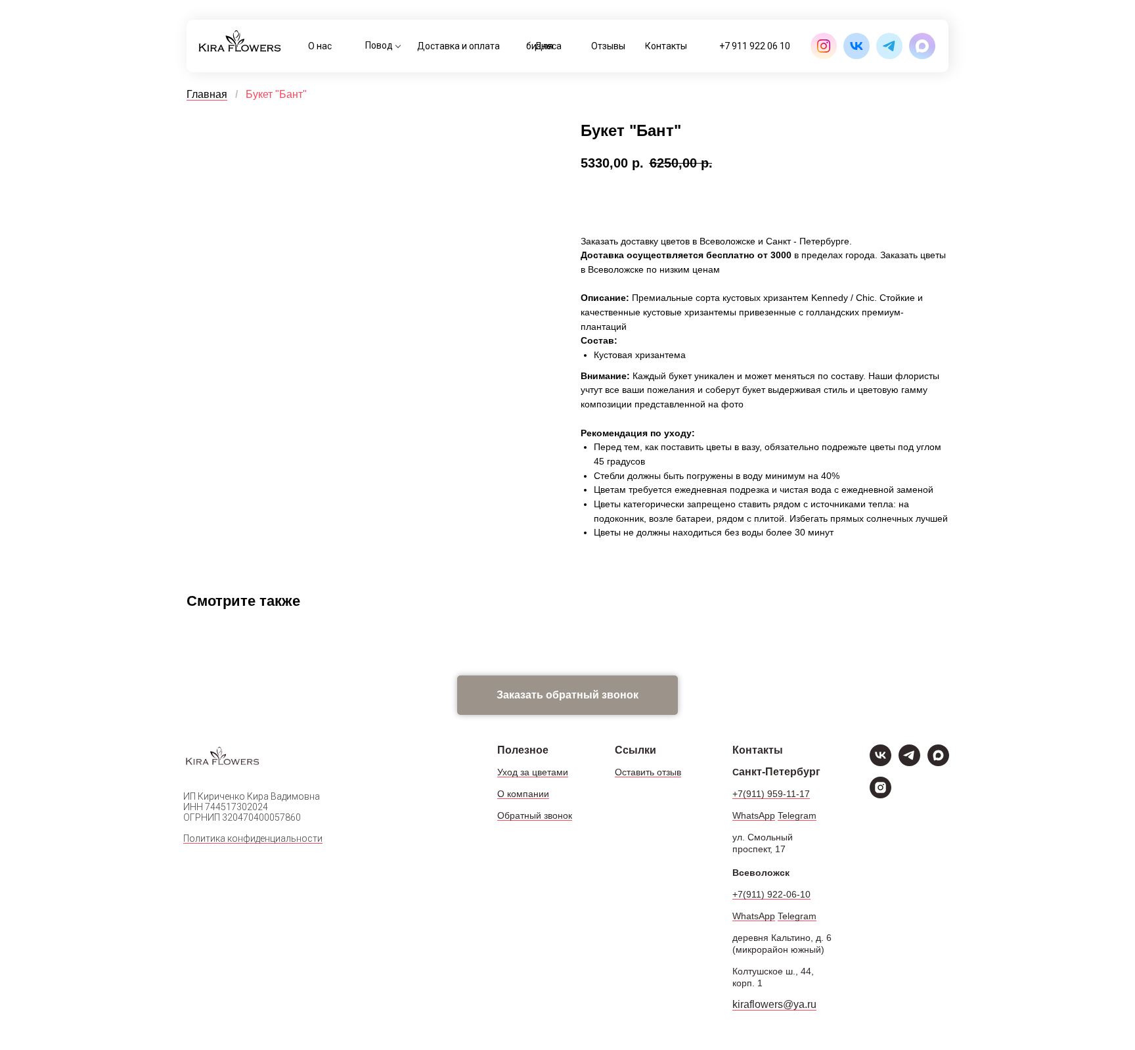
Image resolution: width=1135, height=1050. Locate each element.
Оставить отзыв (648, 772)
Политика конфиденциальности (253, 838)
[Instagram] (880, 794)
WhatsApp (753, 815)
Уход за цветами (532, 772)
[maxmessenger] (938, 762)
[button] (567, 695)
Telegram (797, 815)
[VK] (880, 762)
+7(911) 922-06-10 (771, 894)
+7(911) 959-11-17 (771, 793)
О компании (523, 793)
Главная (207, 94)
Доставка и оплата (458, 46)
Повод (379, 45)
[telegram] (909, 762)
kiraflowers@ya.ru (774, 1004)
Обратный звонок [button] (534, 815)
